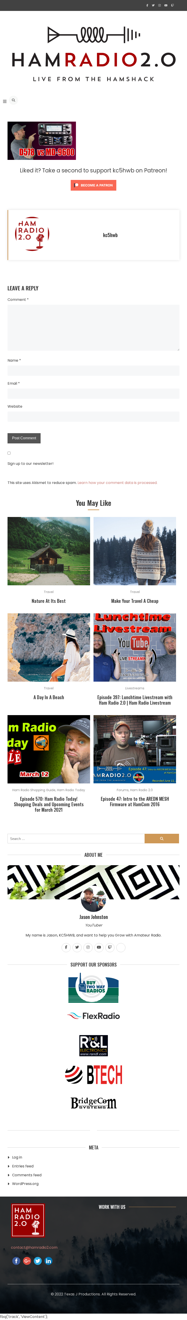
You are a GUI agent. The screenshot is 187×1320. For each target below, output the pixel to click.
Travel (49, 592)
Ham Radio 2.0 (141, 790)
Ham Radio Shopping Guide (33, 790)
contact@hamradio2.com (34, 1247)
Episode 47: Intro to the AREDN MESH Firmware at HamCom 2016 (135, 801)
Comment (18, 299)
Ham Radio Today (71, 790)
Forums (123, 790)
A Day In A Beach (49, 697)
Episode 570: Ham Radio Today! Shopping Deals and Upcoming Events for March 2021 (49, 804)
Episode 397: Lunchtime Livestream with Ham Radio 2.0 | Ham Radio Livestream (134, 700)
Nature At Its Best (49, 600)
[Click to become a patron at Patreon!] (93, 191)
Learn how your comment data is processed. (117, 482)
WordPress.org (25, 1183)
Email (14, 383)
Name (14, 360)
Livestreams (134, 688)
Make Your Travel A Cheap (134, 600)
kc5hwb (110, 234)
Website (15, 406)
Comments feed (27, 1175)
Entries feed (23, 1166)
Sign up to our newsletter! (31, 463)
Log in (17, 1157)
